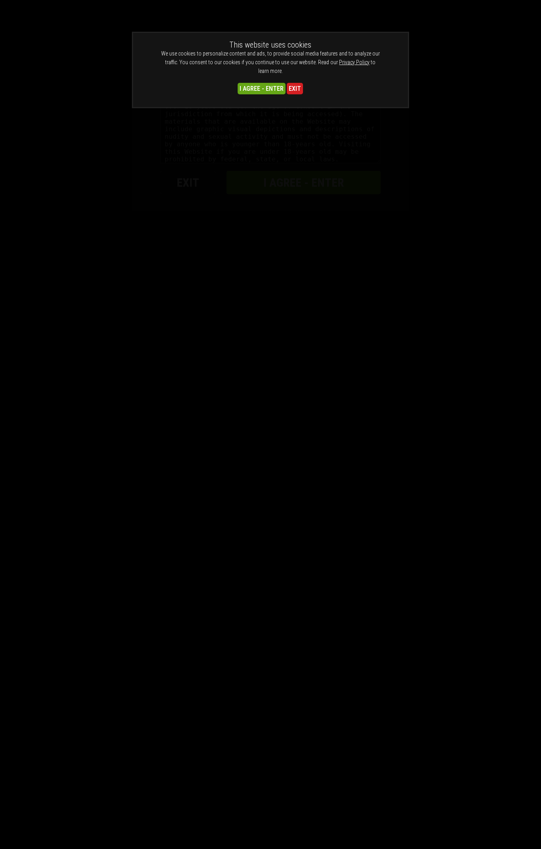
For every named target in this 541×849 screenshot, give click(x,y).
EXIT (295, 88)
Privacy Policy (354, 62)
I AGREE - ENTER (262, 88)
